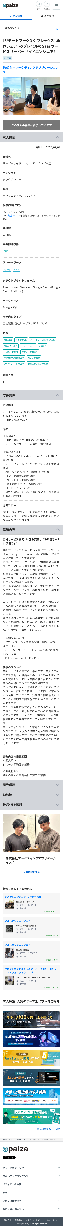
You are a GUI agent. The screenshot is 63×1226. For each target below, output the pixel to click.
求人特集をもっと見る (48, 1129)
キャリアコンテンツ (13, 1168)
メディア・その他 (12, 1184)
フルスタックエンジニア (18, 920)
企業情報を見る (31, 872)
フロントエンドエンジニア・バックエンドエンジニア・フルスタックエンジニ (30, 970)
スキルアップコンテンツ (16, 1176)
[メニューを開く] (56, 6)
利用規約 (18, 1220)
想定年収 (12, 215)
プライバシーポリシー (34, 1220)
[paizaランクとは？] (57, 28)
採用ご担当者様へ (12, 1200)
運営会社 (7, 1220)
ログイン (38, 8)
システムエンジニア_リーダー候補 (23, 896)
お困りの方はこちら (13, 1208)
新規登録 (47, 8)
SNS (5, 1192)
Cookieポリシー (53, 1220)
